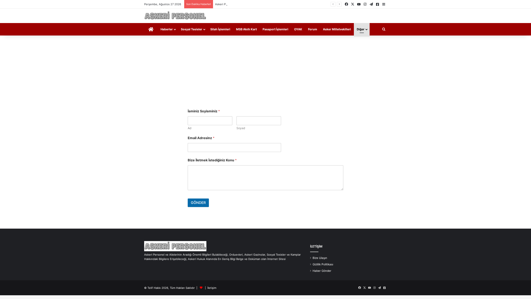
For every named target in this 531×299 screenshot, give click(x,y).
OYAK (298, 29)
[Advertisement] (265, 71)
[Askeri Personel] (175, 16)
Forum (312, 29)
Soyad (240, 128)
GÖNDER (198, 203)
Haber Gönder (322, 270)
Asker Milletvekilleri (337, 29)
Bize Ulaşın (320, 258)
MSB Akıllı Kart (246, 29)
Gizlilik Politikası (323, 264)
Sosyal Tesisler (191, 29)
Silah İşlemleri (220, 29)
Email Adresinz (201, 138)
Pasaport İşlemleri (275, 29)
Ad (189, 128)
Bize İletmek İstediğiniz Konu (212, 160)
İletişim (211, 287)
